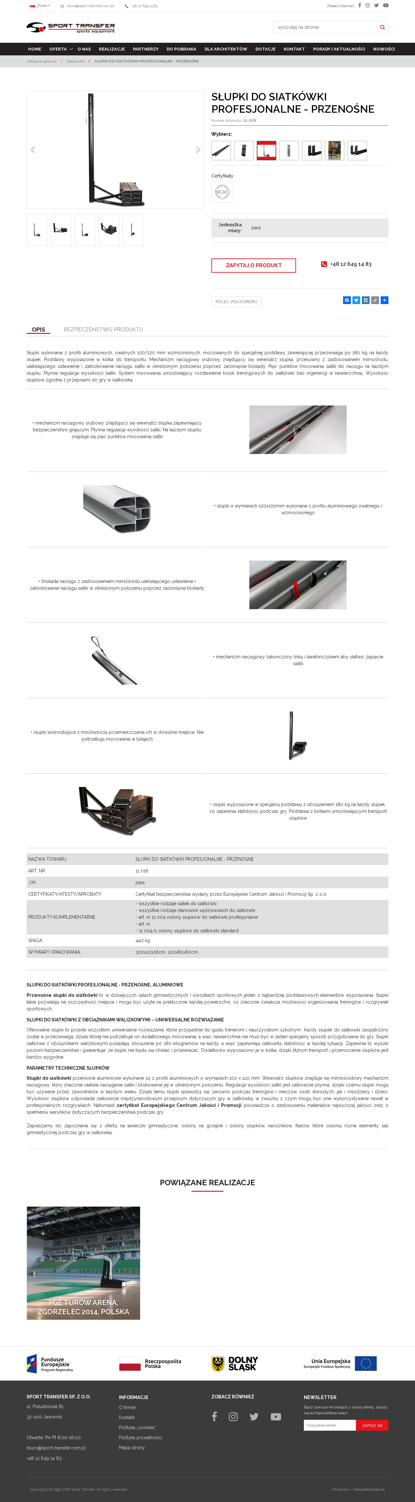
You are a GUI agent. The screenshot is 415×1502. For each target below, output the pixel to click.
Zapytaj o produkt (254, 265)
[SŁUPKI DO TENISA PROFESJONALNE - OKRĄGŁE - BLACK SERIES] (289, 150)
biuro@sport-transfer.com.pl (90, 6)
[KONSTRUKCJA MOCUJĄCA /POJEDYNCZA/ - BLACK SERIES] (334, 150)
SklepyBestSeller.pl (369, 1489)
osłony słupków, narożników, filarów (269, 1125)
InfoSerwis (340, 1489)
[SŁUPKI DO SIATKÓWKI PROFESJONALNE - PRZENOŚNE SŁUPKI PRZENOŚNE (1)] (115, 149)
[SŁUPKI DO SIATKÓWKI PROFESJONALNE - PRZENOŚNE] (266, 150)
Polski (42, 6)
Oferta (58, 49)
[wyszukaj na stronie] (382, 27)
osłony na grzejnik (202, 1125)
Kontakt (294, 49)
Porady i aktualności (339, 49)
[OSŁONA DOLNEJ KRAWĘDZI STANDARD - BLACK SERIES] (357, 150)
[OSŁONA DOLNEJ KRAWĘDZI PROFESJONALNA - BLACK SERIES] (312, 150)
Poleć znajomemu (236, 301)
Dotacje (265, 49)
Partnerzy (146, 49)
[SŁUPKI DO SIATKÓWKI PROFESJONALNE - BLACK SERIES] (221, 150)
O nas (84, 49)
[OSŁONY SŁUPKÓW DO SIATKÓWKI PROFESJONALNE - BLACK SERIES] (244, 150)
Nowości (384, 49)
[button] (38, 330)
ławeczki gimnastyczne (152, 1125)
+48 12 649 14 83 (144, 6)
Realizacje (112, 49)
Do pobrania (181, 49)
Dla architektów (226, 49)
